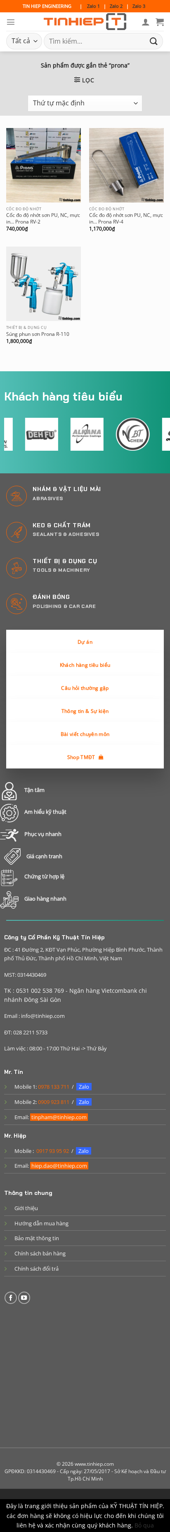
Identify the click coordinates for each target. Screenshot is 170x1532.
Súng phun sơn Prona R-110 (37, 334)
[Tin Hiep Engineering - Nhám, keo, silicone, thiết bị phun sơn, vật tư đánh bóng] (85, 21)
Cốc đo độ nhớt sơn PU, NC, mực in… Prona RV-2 (43, 218)
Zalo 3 (138, 6)
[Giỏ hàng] (160, 22)
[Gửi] (154, 41)
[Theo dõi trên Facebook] (11, 1298)
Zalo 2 (116, 6)
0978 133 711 (53, 1086)
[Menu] (10, 21)
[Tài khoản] (146, 22)
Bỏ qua (144, 1525)
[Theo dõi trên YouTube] (24, 1298)
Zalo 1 (93, 6)
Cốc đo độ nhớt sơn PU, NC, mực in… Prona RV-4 (126, 218)
